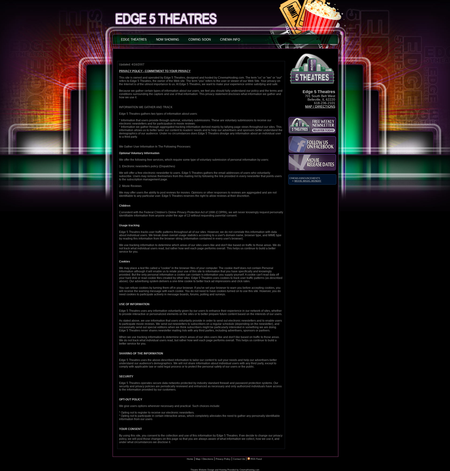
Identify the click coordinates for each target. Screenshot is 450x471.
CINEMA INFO (230, 39)
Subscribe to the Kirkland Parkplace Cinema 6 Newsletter (312, 125)
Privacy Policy (223, 459)
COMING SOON (199, 39)
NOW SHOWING (167, 39)
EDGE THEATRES (134, 39)
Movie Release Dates (312, 162)
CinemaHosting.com (249, 470)
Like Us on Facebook (312, 144)
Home (190, 459)
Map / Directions (320, 106)
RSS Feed (256, 459)
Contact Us (239, 459)
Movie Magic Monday (307, 180)
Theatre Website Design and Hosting (209, 470)
